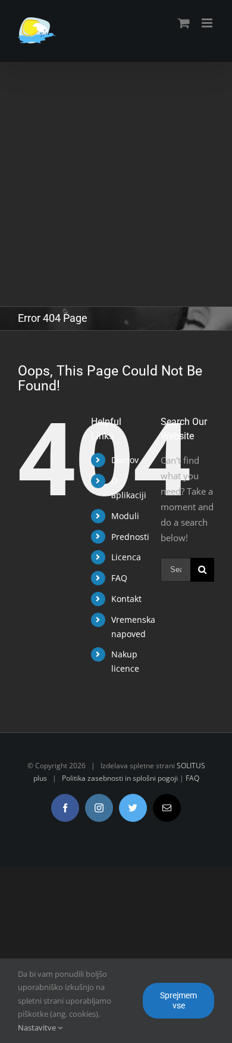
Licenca (126, 557)
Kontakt (126, 598)
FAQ (119, 577)
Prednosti (130, 536)
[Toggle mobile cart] (184, 23)
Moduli (125, 516)
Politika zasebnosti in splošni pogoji (120, 778)
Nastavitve (38, 1027)
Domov (125, 459)
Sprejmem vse (178, 1000)
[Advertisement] (116, 184)
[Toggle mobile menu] (208, 23)
